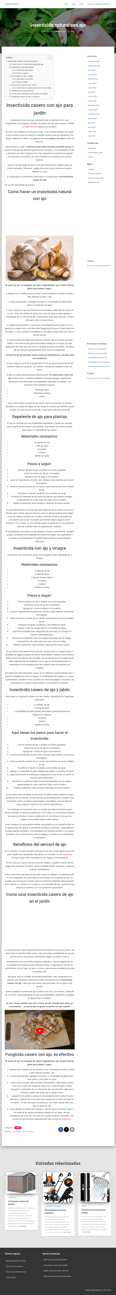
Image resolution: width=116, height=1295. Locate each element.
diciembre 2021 (93, 105)
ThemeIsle (107, 1290)
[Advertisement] (40, 220)
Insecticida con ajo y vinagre (22, 76)
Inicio (66, 4)
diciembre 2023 (93, 61)
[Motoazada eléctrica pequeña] (58, 1187)
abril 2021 (91, 136)
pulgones (66, 1119)
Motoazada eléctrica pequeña (99, 362)
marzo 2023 (92, 74)
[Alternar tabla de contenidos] (48, 58)
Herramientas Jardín (95, 152)
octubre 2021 (93, 110)
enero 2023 (92, 83)
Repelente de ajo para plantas (23, 67)
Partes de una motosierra (97, 349)
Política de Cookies (14, 1266)
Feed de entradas (94, 173)
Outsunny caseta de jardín (97, 353)
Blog (73, 4)
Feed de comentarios (96, 178)
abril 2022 (91, 92)
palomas (39, 142)
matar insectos (30, 127)
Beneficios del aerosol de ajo (22, 91)
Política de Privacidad (15, 1272)
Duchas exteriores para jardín (99, 366)
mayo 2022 (92, 88)
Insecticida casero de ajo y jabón (24, 85)
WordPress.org (93, 182)
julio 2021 (91, 123)
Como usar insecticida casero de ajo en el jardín (30, 94)
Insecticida (17, 1131)
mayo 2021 (92, 132)
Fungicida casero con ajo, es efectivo (26, 97)
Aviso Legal (11, 1277)
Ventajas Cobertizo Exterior (98, 4)
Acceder (91, 169)
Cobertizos (92, 148)
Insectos (25, 1131)
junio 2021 (92, 127)
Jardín (81, 4)
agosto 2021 (92, 118)
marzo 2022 (92, 96)
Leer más (22, 1226)
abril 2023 (91, 70)
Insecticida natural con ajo (97, 358)
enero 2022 (92, 101)
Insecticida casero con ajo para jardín (23, 61)
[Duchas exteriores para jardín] (95, 1187)
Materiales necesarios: (25, 70)
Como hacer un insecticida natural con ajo (27, 64)
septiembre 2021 (94, 114)
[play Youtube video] (40, 1031)
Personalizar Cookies (16, 1261)
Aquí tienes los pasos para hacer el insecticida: (34, 88)
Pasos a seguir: (22, 73)
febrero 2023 (93, 79)
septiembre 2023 (94, 66)
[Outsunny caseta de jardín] (21, 1183)
